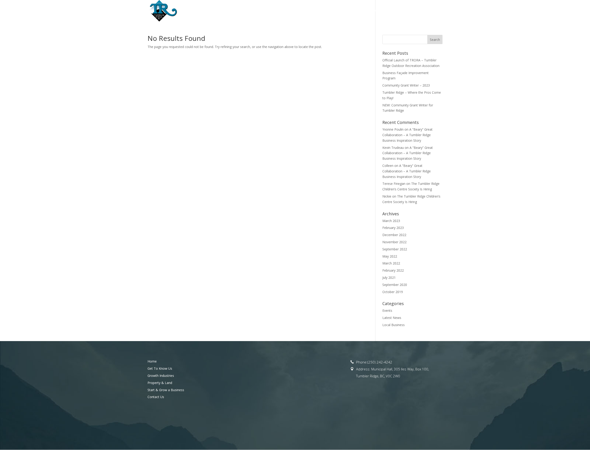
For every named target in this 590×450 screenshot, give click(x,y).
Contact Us (432, 11)
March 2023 (391, 221)
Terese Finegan (393, 183)
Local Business (393, 325)
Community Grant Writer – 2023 (406, 85)
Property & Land (342, 11)
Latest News (391, 317)
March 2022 (391, 263)
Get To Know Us (266, 11)
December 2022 (394, 235)
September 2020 (394, 284)
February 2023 (393, 227)
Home (241, 11)
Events (387, 310)
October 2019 (392, 292)
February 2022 (393, 270)
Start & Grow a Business (389, 11)
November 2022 (394, 242)
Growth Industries (161, 375)
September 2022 (394, 249)
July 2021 (389, 277)
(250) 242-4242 (379, 362)
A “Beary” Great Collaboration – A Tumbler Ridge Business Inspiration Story (407, 135)
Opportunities (303, 11)
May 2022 (389, 256)
